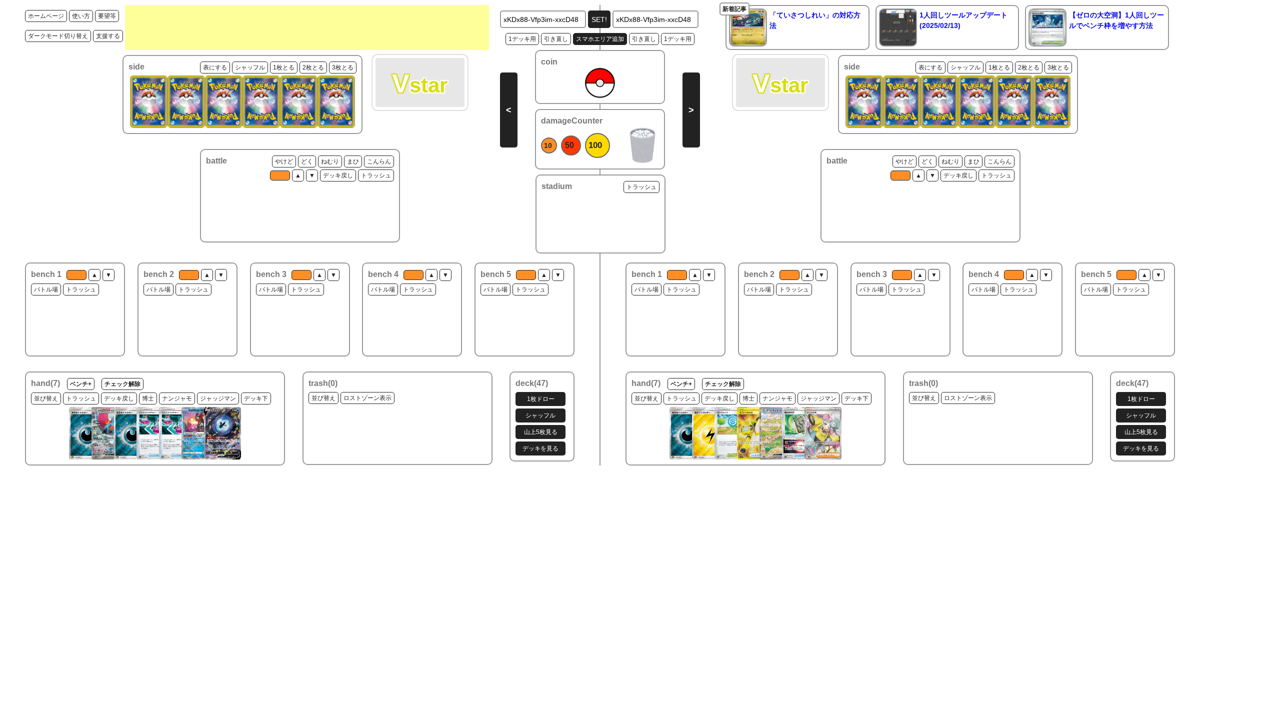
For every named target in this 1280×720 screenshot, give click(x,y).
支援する (108, 36)
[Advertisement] (307, 27)
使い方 (81, 16)
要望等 (107, 16)
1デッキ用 (522, 39)
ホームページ (46, 16)
